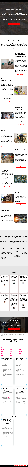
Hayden (20, 347)
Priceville (2, 347)
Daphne (20, 353)
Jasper (11, 351)
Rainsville (20, 349)
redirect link (9, 397)
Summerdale (20, 343)
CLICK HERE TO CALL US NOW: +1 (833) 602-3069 (20, 465)
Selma (11, 349)
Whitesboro (20, 351)
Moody (2, 353)
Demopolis (11, 353)
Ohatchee (11, 345)
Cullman (11, 343)
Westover (2, 349)
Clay (1, 343)
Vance (11, 347)
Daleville (2, 351)
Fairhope (20, 345)
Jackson (11, 355)
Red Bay (2, 355)
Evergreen (2, 345)
